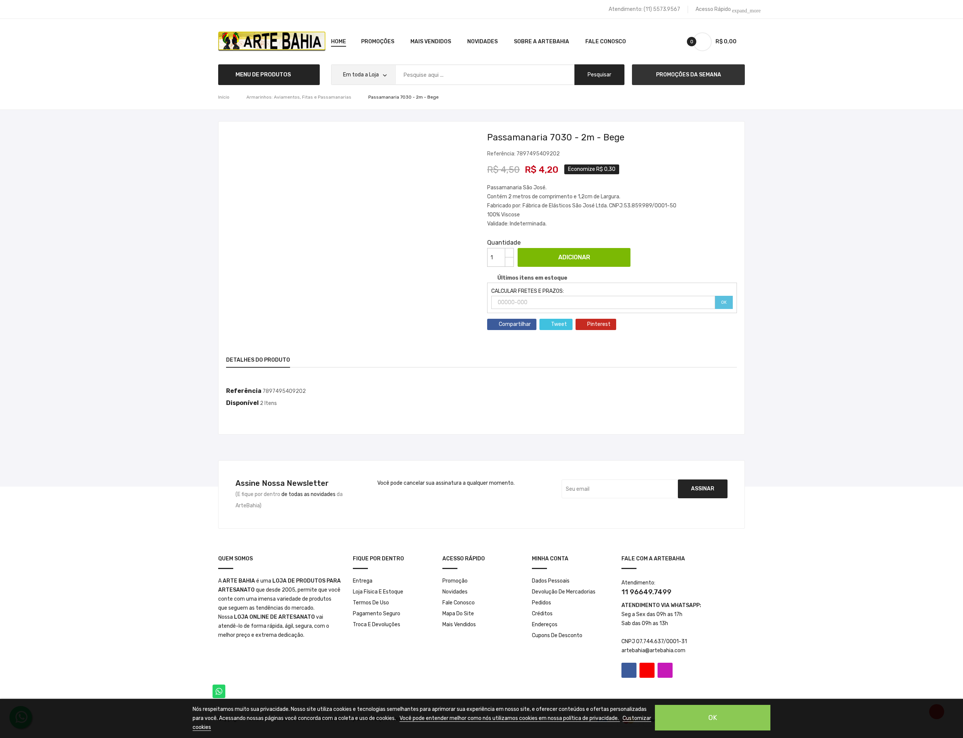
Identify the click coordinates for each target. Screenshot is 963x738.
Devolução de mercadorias (563, 592)
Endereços (544, 624)
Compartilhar (515, 324)
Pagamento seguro (376, 613)
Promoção (455, 581)
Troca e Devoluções (376, 624)
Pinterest (599, 324)
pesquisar (599, 75)
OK (724, 302)
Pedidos (541, 603)
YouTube (647, 670)
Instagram (665, 670)
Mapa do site (458, 613)
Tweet (559, 324)
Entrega (362, 581)
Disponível (242, 402)
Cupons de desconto (557, 635)
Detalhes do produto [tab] (258, 360)
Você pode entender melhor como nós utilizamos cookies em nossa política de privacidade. (509, 718)
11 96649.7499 (646, 592)
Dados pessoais (551, 581)
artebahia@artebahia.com (653, 650)
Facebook (628, 670)
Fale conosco (458, 603)
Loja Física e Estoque (378, 592)
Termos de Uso (371, 603)
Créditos (542, 613)
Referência (243, 390)
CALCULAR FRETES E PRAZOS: (527, 291)
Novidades (455, 592)
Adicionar (574, 257)
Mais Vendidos (459, 624)
